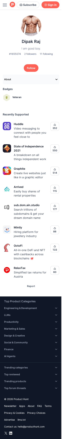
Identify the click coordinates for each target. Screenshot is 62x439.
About (7, 79)
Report (31, 286)
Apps (22, 405)
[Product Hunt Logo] (12, 5)
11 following (46, 53)
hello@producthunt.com (31, 426)
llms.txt (22, 419)
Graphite (19, 168)
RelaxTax (19, 268)
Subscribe (29, 5)
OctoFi (18, 245)
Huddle (18, 124)
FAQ (39, 405)
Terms (48, 405)
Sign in (52, 5)
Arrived (18, 187)
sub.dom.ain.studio (27, 205)
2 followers (30, 53)
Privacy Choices (36, 412)
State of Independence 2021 (29, 148)
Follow (31, 68)
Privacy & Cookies (14, 412)
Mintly (18, 227)
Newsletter (10, 405)
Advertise (9, 419)
